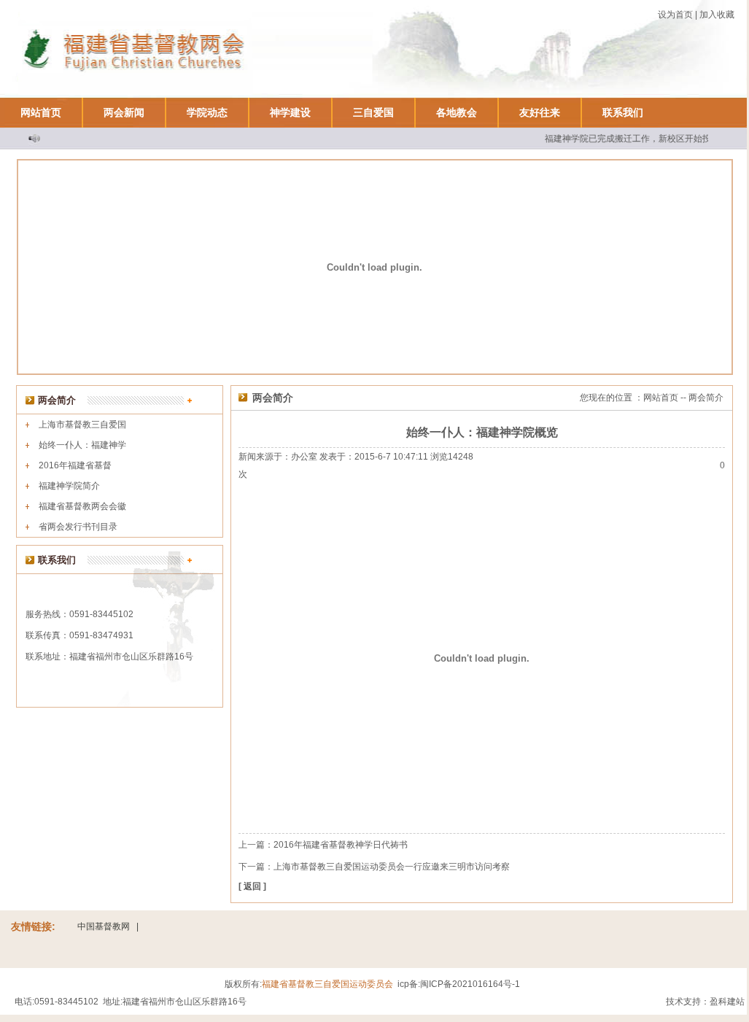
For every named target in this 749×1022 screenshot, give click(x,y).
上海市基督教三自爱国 (82, 424)
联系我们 (622, 112)
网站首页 (40, 112)
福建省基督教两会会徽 (82, 506)
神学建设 (290, 112)
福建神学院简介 (69, 486)
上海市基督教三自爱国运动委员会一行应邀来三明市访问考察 (391, 867)
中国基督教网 (103, 926)
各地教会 (456, 112)
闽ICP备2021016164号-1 (470, 984)
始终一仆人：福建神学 (82, 445)
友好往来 (539, 112)
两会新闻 (124, 112)
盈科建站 (727, 1001)
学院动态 (207, 112)
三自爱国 (373, 112)
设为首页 (675, 14)
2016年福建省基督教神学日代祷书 (340, 845)
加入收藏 (716, 14)
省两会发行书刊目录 (78, 527)
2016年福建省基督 (75, 465)
